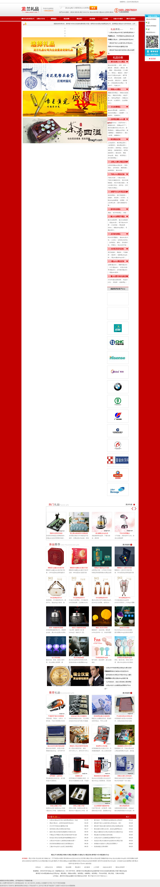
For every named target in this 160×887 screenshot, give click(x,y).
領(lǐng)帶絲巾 (115, 98)
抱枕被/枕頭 (118, 150)
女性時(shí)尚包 (123, 240)
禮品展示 (79, 18)
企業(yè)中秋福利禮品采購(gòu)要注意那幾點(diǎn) (118, 668)
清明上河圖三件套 (78, 806)
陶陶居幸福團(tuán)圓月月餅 (79, 568)
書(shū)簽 (119, 170)
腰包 (118, 242)
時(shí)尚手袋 (122, 245)
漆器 (124, 213)
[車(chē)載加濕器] (80, 646)
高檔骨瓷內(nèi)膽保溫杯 (102, 776)
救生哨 (116, 197)
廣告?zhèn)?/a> (85, 12)
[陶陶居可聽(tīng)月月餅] (103, 556)
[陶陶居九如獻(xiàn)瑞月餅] (57, 556)
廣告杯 (72, 12)
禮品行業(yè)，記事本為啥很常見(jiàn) (62, 823)
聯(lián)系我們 (131, 18)
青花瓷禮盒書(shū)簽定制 (102, 716)
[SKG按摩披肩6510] (57, 586)
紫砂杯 (113, 255)
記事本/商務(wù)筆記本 (115, 165)
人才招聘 (105, 18)
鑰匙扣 (120, 73)
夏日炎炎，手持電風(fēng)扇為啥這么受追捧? (108, 820)
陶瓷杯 (119, 252)
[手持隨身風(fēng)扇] (103, 646)
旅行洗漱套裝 (121, 195)
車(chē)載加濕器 (79, 657)
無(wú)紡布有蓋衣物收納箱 (56, 746)
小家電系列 (111, 145)
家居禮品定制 (115, 139)
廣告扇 (116, 68)
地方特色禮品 (117, 213)
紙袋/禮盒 (122, 282)
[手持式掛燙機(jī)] (126, 522)
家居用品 (123, 155)
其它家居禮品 (112, 158)
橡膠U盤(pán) (123, 265)
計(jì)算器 (114, 225)
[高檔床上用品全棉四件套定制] (80, 735)
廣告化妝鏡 (117, 78)
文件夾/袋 (116, 168)
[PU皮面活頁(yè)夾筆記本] (126, 705)
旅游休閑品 (111, 195)
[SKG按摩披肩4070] (80, 586)
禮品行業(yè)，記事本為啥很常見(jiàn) (121, 39)
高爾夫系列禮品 (113, 93)
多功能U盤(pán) (122, 270)
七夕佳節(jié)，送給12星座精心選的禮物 (118, 682)
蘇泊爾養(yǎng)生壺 (102, 533)
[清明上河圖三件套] (80, 794)
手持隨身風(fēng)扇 (102, 657)
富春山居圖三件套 (56, 806)
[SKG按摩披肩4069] (103, 586)
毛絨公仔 (117, 85)
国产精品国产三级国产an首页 (56, 885)
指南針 (110, 197)
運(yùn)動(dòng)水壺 (118, 257)
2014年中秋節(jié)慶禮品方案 (118, 46)
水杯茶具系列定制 (117, 249)
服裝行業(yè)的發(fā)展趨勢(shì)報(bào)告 (63, 832)
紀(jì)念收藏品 (112, 113)
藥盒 (116, 155)
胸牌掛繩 (124, 168)
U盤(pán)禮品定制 (117, 261)
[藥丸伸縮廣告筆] (126, 794)
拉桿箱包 (112, 242)
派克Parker (121, 123)
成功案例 (92, 18)
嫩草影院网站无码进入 (22, 885)
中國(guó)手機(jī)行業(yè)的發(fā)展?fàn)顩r (63, 835)
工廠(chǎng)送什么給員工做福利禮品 (61, 846)
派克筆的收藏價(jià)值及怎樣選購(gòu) (62, 843)
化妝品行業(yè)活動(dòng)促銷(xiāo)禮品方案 (108, 840)
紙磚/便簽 (111, 170)
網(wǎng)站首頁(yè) (28, 18)
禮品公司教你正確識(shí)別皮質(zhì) (117, 671)
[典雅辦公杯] (80, 765)
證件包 (121, 185)
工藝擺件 (121, 113)
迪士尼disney (112, 123)
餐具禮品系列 (121, 143)
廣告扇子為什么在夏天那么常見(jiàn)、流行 (121, 43)
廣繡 (109, 213)
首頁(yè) (38, 867)
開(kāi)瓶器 (117, 70)
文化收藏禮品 (115, 107)
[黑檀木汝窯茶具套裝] (57, 522)
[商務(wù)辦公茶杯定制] (126, 765)
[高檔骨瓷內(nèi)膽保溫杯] (103, 765)
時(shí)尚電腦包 (113, 237)
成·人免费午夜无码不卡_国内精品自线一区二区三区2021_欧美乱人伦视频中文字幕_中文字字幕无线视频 (32, 883)
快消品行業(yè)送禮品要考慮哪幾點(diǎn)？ (63, 838)
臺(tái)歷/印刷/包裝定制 (119, 276)
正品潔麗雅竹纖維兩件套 (101, 806)
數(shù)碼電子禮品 (118, 216)
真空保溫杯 (111, 252)
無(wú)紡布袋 (94, 12)
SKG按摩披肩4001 (124, 598)
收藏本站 (122, 2)
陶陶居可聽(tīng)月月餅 (101, 568)
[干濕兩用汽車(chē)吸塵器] (57, 705)
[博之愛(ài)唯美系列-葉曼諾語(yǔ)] (80, 522)
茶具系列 (110, 148)
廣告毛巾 (118, 80)
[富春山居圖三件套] (57, 794)
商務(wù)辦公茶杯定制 (124, 776)
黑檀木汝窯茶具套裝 (56, 533)
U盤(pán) (102, 12)
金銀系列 (122, 110)
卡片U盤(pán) (113, 267)
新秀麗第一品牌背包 (56, 776)
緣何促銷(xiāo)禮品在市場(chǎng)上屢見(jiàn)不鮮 (118, 675)
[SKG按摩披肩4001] (126, 586)
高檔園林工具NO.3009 (124, 746)
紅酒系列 (117, 100)
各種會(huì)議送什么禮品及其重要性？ (106, 843)
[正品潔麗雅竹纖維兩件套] (103, 794)
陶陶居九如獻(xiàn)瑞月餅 (56, 568)
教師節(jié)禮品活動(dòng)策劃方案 (117, 678)
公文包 (113, 240)
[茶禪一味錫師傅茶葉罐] (57, 616)
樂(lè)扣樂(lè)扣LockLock (116, 128)
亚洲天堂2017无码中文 (7, 885)
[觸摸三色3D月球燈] (103, 616)
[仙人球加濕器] (57, 646)
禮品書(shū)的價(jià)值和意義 (103, 835)
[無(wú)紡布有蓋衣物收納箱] (57, 735)
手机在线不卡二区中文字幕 (37, 885)
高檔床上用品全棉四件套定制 (79, 746)
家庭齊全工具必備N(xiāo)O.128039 (101, 746)
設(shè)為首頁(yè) (133, 2)
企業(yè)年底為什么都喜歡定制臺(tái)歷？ (63, 840)
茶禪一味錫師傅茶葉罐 (56, 627)
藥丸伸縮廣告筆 (124, 806)
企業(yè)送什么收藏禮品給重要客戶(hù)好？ (118, 686)
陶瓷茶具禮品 (117, 95)
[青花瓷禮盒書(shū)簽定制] (103, 705)
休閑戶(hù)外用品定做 (119, 192)
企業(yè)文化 (41, 18)
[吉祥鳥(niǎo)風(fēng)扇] (126, 646)
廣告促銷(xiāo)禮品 (118, 62)
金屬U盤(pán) (112, 265)
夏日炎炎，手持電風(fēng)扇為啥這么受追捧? (121, 36)
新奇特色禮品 (115, 209)
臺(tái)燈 (118, 153)
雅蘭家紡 (117, 135)
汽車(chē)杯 (111, 178)
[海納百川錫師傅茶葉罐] (80, 616)
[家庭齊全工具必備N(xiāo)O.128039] (103, 735)
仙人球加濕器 (56, 657)
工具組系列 (111, 143)
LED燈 (123, 197)
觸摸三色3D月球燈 (102, 627)
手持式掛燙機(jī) (125, 533)
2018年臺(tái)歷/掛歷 (114, 280)
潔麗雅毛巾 (119, 133)
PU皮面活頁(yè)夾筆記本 (124, 716)
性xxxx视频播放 (70, 885)
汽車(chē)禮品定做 (118, 174)
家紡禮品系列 (121, 145)
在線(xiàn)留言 (118, 18)
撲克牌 (115, 282)
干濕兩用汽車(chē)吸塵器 (56, 716)
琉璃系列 (117, 115)
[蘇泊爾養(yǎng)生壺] (103, 522)
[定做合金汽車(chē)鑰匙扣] (80, 705)
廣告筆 (77, 12)
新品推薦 (66, 18)
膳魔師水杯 (111, 125)
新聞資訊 (53, 18)
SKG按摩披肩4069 (102, 598)
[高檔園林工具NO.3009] (126, 735)
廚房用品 (118, 148)
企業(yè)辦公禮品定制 (119, 162)
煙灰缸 (114, 73)
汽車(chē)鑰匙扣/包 (114, 180)
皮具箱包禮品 (115, 234)
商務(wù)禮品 (116, 89)
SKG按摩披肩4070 (79, 598)
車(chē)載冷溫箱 (119, 183)
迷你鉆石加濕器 (124, 627)
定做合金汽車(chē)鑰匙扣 (79, 716)
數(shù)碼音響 (112, 220)
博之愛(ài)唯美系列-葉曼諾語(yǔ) (79, 533)
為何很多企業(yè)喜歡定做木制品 (60, 829)
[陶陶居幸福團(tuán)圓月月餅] (80, 556)
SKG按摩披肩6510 (56, 598)
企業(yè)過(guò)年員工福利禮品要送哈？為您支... (121, 33)
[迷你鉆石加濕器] (126, 616)
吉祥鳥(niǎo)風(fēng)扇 (124, 657)
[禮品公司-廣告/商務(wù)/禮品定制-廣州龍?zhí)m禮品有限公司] (37, 10)
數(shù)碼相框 (123, 220)
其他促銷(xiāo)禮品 (117, 83)
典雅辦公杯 (78, 776)
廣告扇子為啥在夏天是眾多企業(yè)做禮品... (121, 50)
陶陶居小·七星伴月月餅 (124, 568)
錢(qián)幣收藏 (112, 110)
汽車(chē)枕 (121, 178)
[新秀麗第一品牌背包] (57, 765)
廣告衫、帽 (124, 68)
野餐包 (113, 245)
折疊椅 (122, 200)
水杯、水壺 (122, 65)
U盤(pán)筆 (113, 222)
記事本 (107, 12)
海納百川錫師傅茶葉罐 (79, 627)
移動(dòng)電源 (119, 227)
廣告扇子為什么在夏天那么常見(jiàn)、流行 (107, 823)
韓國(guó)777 (121, 125)
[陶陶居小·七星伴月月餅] (126, 556)
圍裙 (110, 70)
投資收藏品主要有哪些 (101, 846)
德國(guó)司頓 (120, 130)
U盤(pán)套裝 (113, 272)
